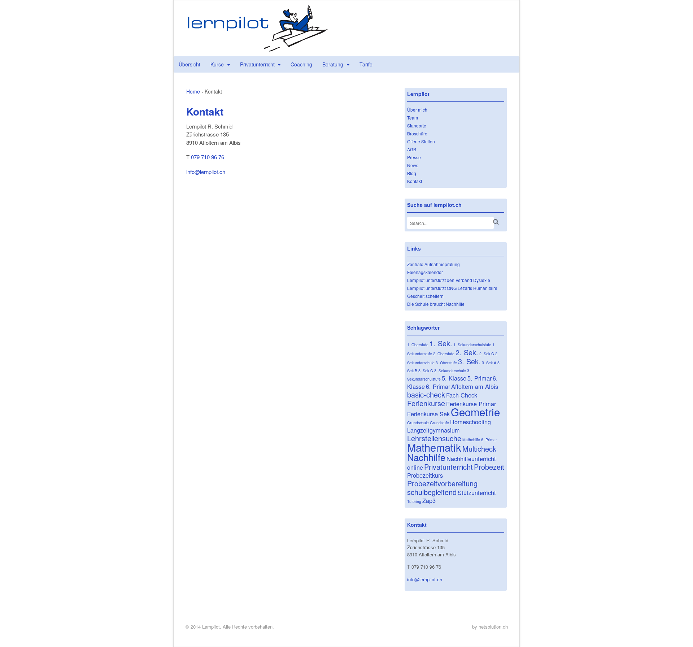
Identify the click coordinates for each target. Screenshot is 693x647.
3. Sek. (469, 361)
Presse (414, 157)
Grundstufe (439, 422)
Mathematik (434, 447)
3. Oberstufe (446, 362)
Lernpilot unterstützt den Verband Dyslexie (448, 280)
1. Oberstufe (417, 344)
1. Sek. (441, 343)
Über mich (417, 110)
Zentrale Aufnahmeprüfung (433, 264)
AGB (411, 149)
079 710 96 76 (207, 157)
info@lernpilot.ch (205, 171)
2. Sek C (486, 353)
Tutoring (414, 501)
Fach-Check (461, 395)
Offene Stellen (421, 141)
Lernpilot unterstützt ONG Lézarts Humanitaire (452, 288)
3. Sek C (425, 370)
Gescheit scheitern (425, 296)
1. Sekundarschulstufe (472, 344)
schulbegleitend (432, 492)
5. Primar (479, 378)
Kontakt (414, 181)
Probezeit (489, 466)
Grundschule (418, 422)
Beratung (332, 64)
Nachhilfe (426, 457)
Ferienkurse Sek (428, 413)
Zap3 (429, 500)
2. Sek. (467, 352)
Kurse (217, 64)
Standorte (416, 125)
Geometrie (475, 411)
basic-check (426, 394)
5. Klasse (454, 378)
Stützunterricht (477, 492)
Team (412, 117)
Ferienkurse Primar (471, 403)
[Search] (496, 221)
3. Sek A (489, 362)
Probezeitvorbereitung (442, 483)
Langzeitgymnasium (433, 430)
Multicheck (479, 448)
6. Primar (438, 386)
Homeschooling (470, 421)
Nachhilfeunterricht (471, 458)
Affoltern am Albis (474, 386)
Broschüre (417, 133)
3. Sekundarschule (450, 370)
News (412, 165)
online (415, 467)
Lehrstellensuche (434, 438)
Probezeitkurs (425, 475)
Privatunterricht (257, 64)
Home (193, 91)
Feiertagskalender (425, 272)
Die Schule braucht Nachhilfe (436, 304)
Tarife (365, 64)
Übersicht (189, 64)
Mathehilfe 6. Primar (479, 439)
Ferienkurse (426, 403)
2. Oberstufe (443, 353)
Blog (411, 173)
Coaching (301, 64)
